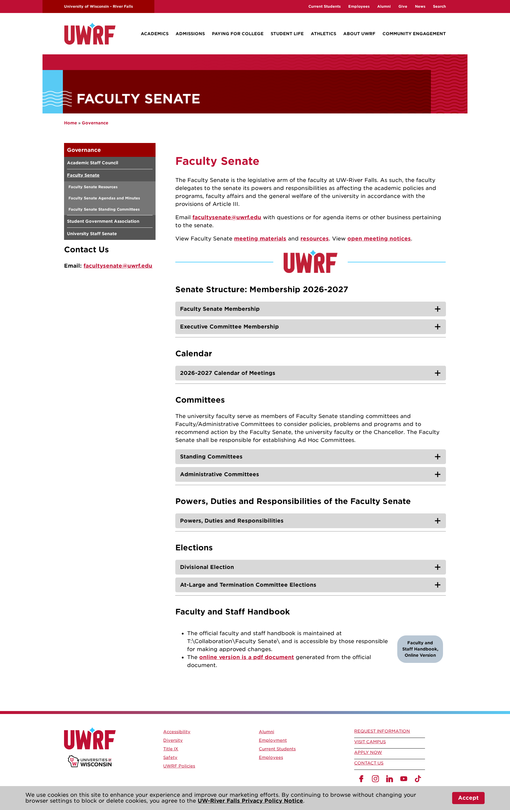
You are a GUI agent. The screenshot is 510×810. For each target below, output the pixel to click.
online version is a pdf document (246, 657)
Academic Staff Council (92, 162)
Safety (170, 757)
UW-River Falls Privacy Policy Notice (250, 801)
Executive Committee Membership (229, 326)
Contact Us (368, 763)
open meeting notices (379, 238)
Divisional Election (207, 567)
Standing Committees (211, 456)
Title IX (170, 748)
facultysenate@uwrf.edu (118, 266)
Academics (155, 33)
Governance (95, 123)
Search (439, 6)
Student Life (287, 33)
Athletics (323, 33)
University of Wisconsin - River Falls (98, 6)
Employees (359, 6)
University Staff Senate (92, 233)
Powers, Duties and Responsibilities (232, 521)
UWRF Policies (179, 766)
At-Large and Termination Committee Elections (248, 585)
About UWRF (359, 33)
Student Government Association (103, 221)
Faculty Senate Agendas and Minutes (104, 198)
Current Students (324, 6)
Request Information (382, 731)
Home (70, 123)
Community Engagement (414, 33)
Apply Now (368, 752)
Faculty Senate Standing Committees (104, 209)
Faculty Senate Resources (92, 187)
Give (402, 6)
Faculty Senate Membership (220, 309)
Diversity (173, 740)
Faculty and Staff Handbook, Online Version (420, 649)
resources (314, 238)
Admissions (190, 33)
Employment (273, 740)
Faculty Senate (83, 175)
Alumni (384, 6)
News (420, 6)
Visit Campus (370, 741)
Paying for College (238, 33)
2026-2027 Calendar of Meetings (227, 373)
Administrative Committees (219, 474)
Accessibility (176, 731)
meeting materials (260, 238)
